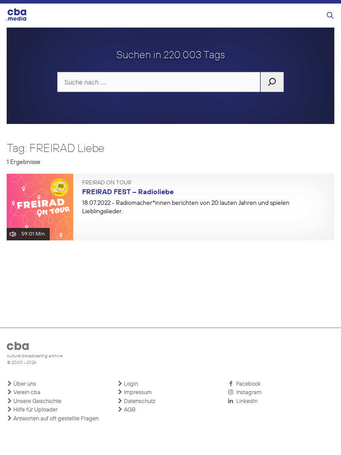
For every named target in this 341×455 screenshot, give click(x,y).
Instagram (248, 392)
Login (130, 384)
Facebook (247, 384)
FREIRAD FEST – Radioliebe (128, 192)
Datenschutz (139, 401)
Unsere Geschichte (36, 401)
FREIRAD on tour (106, 183)
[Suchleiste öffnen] (330, 16)
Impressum (137, 392)
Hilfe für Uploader (35, 410)
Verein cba (26, 392)
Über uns (24, 384)
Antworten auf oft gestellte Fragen (55, 419)
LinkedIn (246, 401)
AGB (129, 410)
